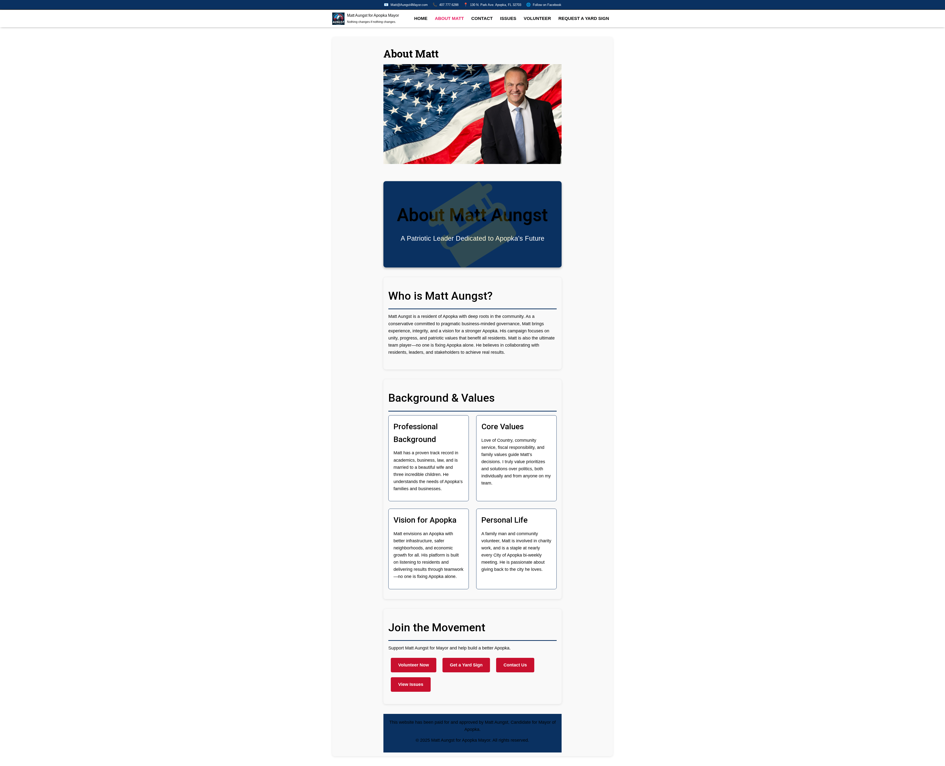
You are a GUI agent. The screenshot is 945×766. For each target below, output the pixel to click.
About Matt (449, 18)
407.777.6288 (445, 4)
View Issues (410, 684)
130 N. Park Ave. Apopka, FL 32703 (492, 4)
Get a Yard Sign (466, 665)
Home (420, 18)
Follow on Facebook (543, 4)
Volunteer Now (413, 665)
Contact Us (515, 665)
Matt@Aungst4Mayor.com (406, 4)
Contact (482, 18)
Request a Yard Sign (583, 18)
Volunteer (537, 18)
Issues (508, 18)
